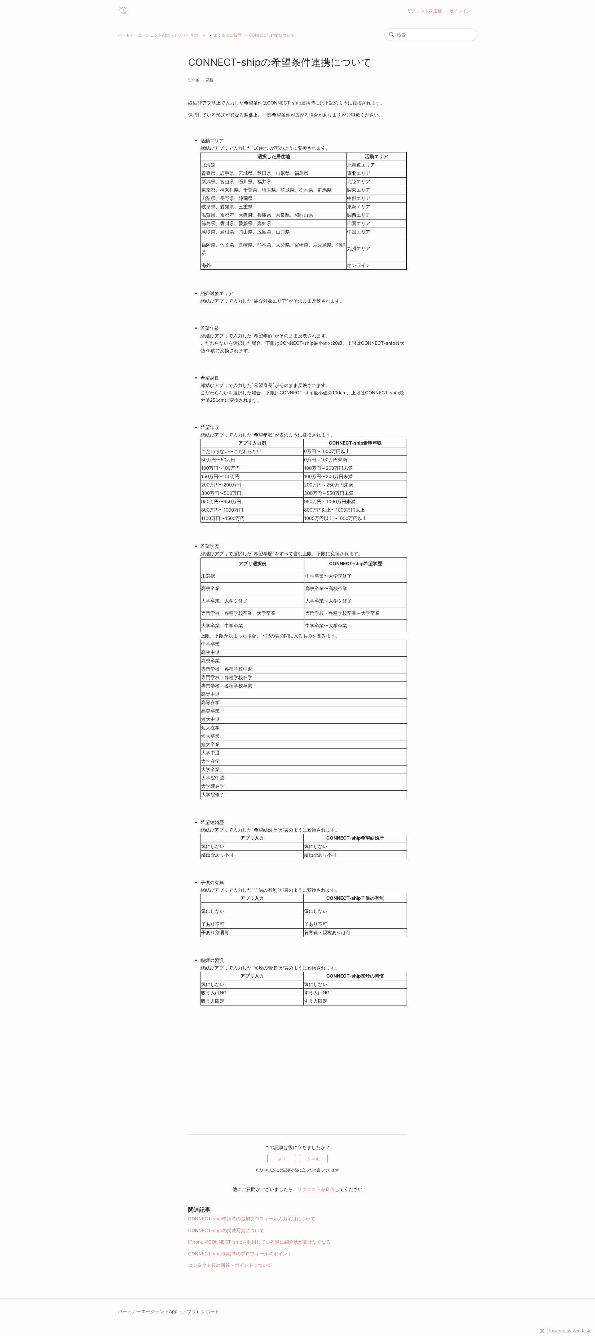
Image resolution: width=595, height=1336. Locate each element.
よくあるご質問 (228, 35)
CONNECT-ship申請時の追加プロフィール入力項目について (251, 1219)
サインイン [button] (460, 10)
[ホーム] (123, 14)
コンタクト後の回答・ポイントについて (230, 1265)
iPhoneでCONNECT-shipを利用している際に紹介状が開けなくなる (259, 1242)
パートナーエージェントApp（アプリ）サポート (162, 35)
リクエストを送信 (424, 10)
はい (281, 1158)
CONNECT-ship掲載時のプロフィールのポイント (240, 1254)
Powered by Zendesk (568, 1330)
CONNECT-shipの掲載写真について (226, 1230)
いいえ (313, 1158)
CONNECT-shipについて (272, 35)
